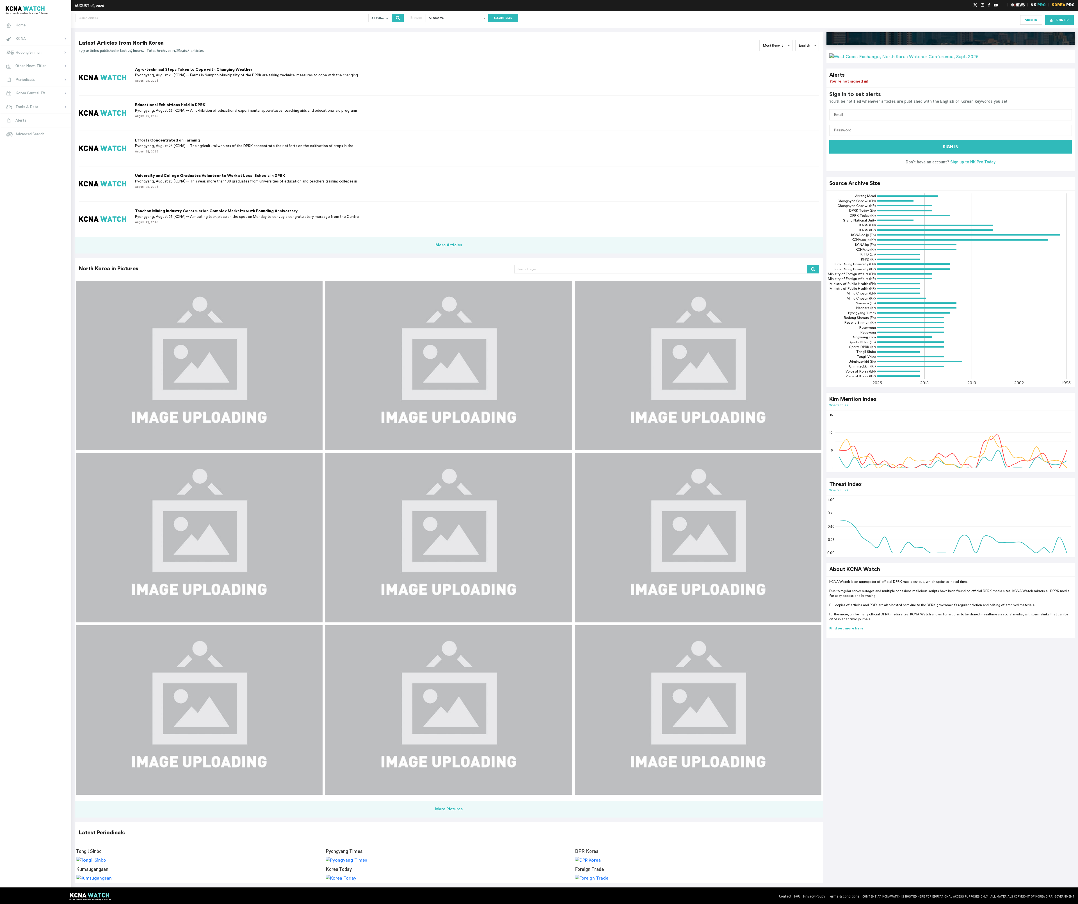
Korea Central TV (30, 92)
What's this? (839, 405)
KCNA (20, 38)
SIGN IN (950, 147)
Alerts (20, 120)
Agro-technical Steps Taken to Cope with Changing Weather (193, 70)
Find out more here (846, 628)
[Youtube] (996, 5)
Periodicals (25, 79)
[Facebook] (989, 5)
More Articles (448, 245)
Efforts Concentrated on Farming (167, 140)
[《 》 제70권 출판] (199, 710)
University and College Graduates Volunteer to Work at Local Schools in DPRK (210, 176)
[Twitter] (975, 5)
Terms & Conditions (844, 896)
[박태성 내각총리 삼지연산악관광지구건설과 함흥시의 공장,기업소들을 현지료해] (199, 537)
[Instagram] (982, 5)
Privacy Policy (814, 896)
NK (1038, 4)
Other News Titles (31, 65)
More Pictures (449, 809)
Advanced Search (29, 133)
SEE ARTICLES (503, 18)
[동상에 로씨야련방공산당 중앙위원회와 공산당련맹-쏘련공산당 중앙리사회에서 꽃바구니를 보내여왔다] (448, 537)
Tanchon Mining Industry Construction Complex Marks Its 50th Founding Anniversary (216, 211)
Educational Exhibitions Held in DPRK (170, 105)
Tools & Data (26, 106)
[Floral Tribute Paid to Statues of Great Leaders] (448, 365)
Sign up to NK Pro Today (972, 161)
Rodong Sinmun (28, 52)
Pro (1063, 4)
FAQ (797, 896)
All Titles (378, 18)
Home (20, 24)
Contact (785, 896)
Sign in (1031, 20)
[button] (950, 56)
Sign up (1062, 20)
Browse (416, 17)
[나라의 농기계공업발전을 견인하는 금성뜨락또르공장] (698, 710)
